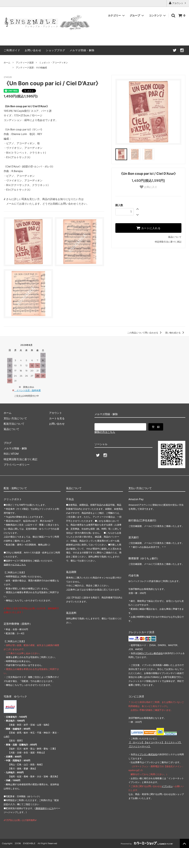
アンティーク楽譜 (25, 62)
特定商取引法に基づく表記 (168, 241)
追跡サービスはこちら (15, 564)
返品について (174, 237)
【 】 (136, 742)
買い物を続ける (173, 332)
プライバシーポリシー (17, 464)
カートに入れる (150, 228)
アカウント (178, 3)
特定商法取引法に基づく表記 (20, 459)
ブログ (7, 442)
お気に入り (150, 186)
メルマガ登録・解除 (82, 50)
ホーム (7, 62)
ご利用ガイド (12, 50)
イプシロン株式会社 (147, 754)
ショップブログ (55, 50)
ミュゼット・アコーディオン (53, 62)
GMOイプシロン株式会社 (150, 653)
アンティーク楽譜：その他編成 (31, 67)
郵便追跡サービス (44, 808)
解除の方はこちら (104, 431)
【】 (154, 742)
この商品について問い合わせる (143, 332)
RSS (6, 453)
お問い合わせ (33, 50)
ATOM (14, 453)
